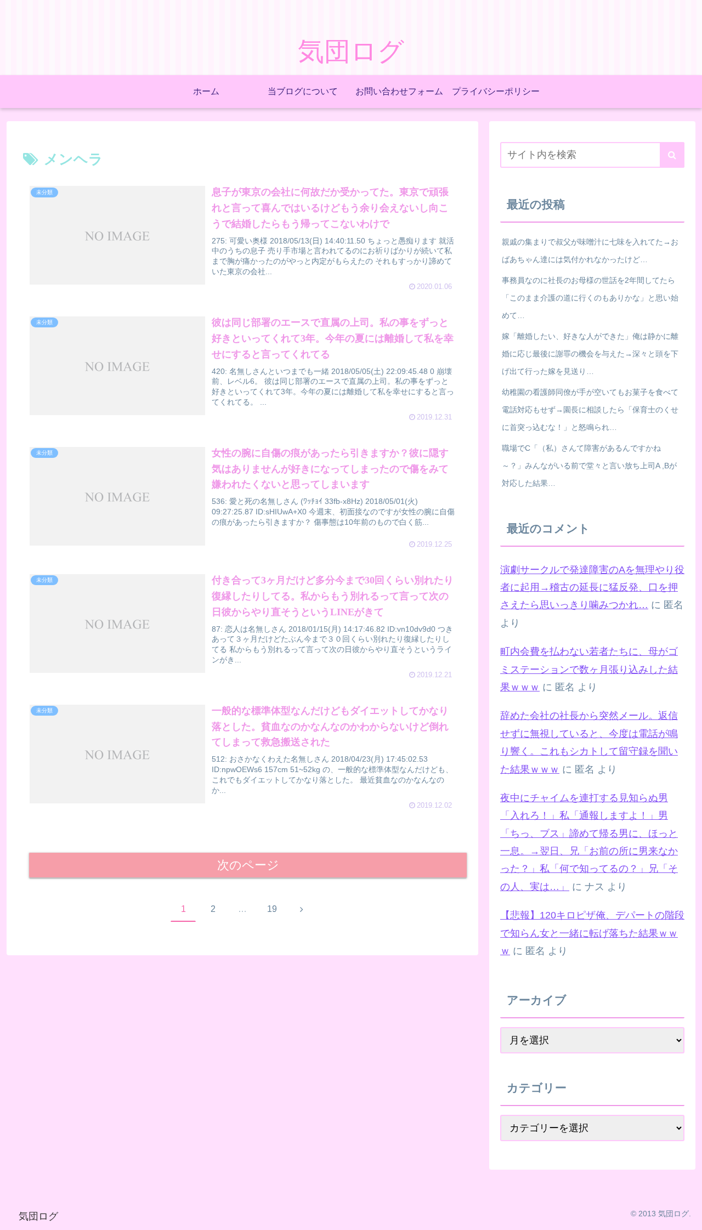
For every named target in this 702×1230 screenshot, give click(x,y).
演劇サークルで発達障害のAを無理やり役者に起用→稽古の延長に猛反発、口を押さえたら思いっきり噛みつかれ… (592, 587)
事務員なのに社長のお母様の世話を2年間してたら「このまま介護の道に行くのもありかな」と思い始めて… (590, 298)
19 (272, 909)
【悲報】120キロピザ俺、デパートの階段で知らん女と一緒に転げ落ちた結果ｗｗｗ (592, 933)
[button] (672, 155)
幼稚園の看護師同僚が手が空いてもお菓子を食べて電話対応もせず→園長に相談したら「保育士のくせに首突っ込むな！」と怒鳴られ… (590, 410)
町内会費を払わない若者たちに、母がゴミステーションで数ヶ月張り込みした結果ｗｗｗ (589, 669)
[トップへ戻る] (686, 1214)
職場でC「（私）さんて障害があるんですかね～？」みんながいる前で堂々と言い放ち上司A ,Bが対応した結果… (589, 466)
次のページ (248, 865)
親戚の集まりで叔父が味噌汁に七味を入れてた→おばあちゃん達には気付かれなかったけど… (590, 250)
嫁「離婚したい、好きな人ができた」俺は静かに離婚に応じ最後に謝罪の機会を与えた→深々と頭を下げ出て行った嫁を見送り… (590, 354)
